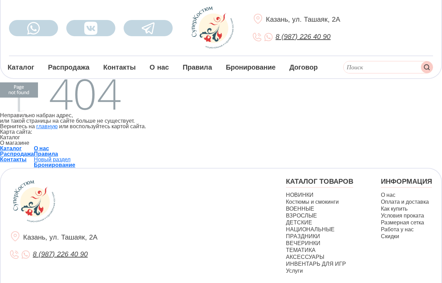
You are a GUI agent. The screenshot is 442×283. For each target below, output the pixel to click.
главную (47, 126)
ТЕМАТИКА (301, 250)
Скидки (390, 236)
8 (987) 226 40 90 (303, 36)
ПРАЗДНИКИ (303, 236)
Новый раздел (52, 159)
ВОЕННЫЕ (300, 209)
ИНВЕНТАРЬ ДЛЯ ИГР (316, 264)
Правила (197, 67)
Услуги (294, 271)
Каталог (21, 67)
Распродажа (68, 67)
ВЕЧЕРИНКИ (303, 243)
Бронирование (251, 67)
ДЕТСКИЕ (299, 222)
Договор (303, 67)
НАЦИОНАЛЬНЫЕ (310, 229)
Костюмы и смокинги (312, 202)
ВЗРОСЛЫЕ (301, 216)
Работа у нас (397, 229)
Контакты (119, 67)
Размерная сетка (402, 222)
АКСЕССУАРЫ (305, 257)
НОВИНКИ (300, 195)
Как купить (394, 209)
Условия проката (402, 216)
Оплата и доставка (405, 202)
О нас (159, 67)
